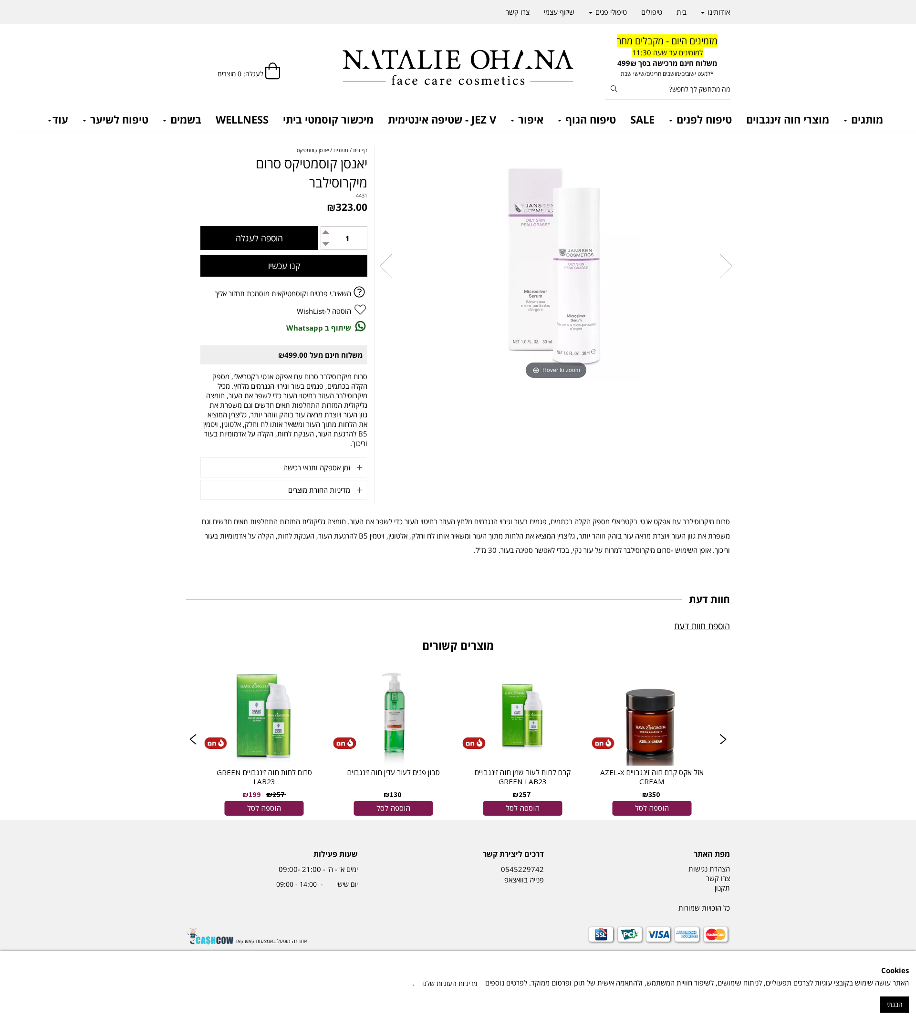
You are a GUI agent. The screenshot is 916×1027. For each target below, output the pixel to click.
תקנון (722, 887)
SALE (642, 119)
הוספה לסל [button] (652, 808)
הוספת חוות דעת (702, 626)
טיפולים (651, 12)
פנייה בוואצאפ (523, 879)
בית (682, 12)
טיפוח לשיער (117, 119)
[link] (652, 739)
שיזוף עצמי (559, 12)
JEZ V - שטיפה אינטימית (442, 119)
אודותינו (718, 12)
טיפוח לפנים (703, 119)
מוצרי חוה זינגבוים (787, 119)
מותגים (865, 119)
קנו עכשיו (284, 265)
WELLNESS (242, 119)
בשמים (184, 119)
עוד (60, 119)
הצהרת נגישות (709, 868)
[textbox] (667, 56)
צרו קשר (518, 12)
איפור (529, 119)
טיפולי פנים (610, 12)
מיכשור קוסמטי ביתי (328, 119)
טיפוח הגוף (589, 119)
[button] (193, 740)
